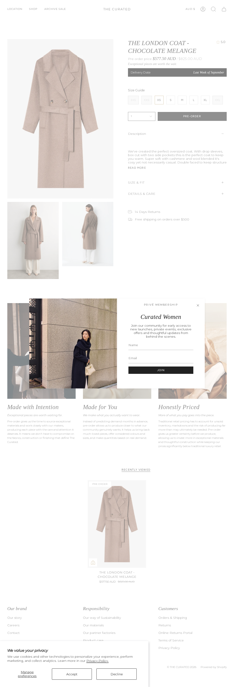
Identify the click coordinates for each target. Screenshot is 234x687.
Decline (117, 674)
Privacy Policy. (97, 661)
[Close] (198, 305)
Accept (71, 674)
